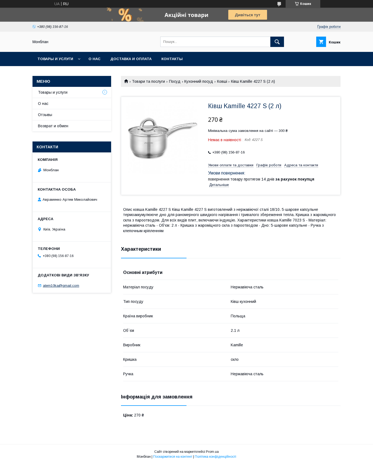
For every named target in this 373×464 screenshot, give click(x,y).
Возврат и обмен (53, 126)
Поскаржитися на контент (172, 457)
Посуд (174, 81)
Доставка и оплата (131, 59)
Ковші (222, 81)
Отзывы (45, 115)
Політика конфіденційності (215, 457)
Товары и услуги (55, 59)
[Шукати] (277, 42)
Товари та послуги (148, 81)
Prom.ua (212, 452)
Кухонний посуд (198, 81)
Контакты (172, 59)
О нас (94, 59)
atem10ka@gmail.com (61, 285)
